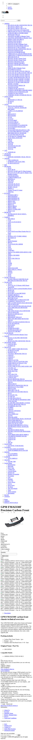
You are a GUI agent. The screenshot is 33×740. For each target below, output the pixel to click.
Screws (10, 484)
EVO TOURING (13, 453)
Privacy (6, 716)
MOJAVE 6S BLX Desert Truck (17, 60)
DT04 (9, 230)
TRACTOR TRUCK (14, 258)
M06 (9, 239)
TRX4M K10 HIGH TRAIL (16, 430)
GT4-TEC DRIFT (13, 369)
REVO (10, 393)
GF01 (9, 234)
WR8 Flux (11, 192)
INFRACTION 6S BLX (15, 41)
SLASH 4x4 (11, 396)
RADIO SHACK (13, 455)
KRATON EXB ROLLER (15, 50)
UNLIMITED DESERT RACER (17, 436)
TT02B (10, 263)
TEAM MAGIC (8, 333)
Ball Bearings (11, 464)
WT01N (10, 272)
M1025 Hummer (12, 241)
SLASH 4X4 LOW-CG (14, 398)
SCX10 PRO (11, 128)
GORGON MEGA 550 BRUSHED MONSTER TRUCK (18, 33)
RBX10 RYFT (12, 114)
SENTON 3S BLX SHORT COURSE (19, 79)
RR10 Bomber (12, 115)
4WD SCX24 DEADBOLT (15, 106)
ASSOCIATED (8, 96)
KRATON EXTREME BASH (16, 52)
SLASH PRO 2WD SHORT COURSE (19, 403)
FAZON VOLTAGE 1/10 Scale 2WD (18, 30)
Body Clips (11, 468)
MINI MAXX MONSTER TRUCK (18, 385)
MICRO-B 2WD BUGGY (15, 314)
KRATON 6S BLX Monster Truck (17, 44)
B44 (9, 98)
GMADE (7, 158)
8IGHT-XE (11, 290)
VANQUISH (8, 444)
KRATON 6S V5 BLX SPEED (17, 47)
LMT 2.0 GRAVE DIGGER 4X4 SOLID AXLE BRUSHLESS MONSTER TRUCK (19, 307)
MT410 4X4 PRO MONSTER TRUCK (19, 341)
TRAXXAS (7, 347)
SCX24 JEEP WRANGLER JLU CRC (19, 130)
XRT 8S (10, 442)
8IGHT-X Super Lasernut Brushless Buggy (20, 288)
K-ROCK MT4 (12, 344)
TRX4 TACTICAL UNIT (15, 423)
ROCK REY (11, 325)
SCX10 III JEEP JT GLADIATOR (17, 125)
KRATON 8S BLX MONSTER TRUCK (19, 49)
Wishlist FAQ (8, 725)
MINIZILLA (11, 179)
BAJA (9, 168)
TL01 (9, 257)
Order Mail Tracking (10, 729)
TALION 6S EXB (13, 87)
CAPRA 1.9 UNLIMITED (15, 111)
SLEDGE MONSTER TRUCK (17, 404)
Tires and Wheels (12, 488)
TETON (10, 415)
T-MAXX (10, 409)
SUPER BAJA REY (13, 328)
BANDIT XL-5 (12, 352)
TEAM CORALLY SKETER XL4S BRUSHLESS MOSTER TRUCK (18, 279)
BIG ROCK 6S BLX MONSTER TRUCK (20, 25)
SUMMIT (10, 407)
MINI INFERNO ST (14, 199)
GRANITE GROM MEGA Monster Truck (20, 38)
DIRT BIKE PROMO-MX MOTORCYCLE (15, 297)
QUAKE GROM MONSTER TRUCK (19, 77)
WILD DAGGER (13, 268)
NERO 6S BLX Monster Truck (16, 68)
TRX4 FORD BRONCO (15, 420)
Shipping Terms (8, 713)
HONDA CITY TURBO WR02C (17, 236)
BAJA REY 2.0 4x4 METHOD (17, 293)
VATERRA (7, 447)
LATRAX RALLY (13, 376)
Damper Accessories (13, 474)
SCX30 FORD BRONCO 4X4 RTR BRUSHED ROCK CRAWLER (18, 132)
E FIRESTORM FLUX (14, 177)
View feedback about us (7, 669)
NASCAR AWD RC (14, 323)
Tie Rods (10, 487)
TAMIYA (7, 217)
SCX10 (10, 117)
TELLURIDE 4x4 (13, 414)
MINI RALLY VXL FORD (15, 387)
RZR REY (11, 326)
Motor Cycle (11, 211)
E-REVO (10, 358)
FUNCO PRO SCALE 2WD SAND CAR (20, 366)
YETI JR (10, 144)
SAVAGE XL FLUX (14, 184)
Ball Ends (10, 466)
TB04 (9, 253)
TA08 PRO (11, 250)
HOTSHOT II (12, 238)
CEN (5, 150)
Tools (9, 490)
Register (10, 8)
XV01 (9, 274)
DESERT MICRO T (13, 295)
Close (8, 665)
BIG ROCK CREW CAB (15, 27)
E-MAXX (10, 355)
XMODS (6, 452)
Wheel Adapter (12, 491)
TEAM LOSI (8, 282)
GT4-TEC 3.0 (12, 368)
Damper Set (11, 472)
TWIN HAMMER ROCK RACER (18, 450)
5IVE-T (10, 284)
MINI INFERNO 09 (13, 198)
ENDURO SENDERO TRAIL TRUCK (19, 157)
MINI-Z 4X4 (11, 201)
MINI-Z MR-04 (12, 206)
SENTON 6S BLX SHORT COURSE (19, 80)
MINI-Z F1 (11, 204)
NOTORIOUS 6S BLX (14, 69)
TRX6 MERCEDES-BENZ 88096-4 (18, 434)
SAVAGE (10, 182)
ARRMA (7, 23)
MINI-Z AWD (12, 203)
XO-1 (9, 441)
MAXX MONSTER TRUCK (16, 379)
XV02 (9, 276)
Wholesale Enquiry (9, 730)
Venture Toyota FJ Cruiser (15, 190)
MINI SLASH (12, 388)
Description (7, 613)
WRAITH (10, 142)
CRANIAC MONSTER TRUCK (17, 353)
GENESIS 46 (11, 152)
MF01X (10, 242)
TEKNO (6, 336)
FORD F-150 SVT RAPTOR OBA (18, 361)
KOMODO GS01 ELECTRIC (16, 161)
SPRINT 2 (11, 188)
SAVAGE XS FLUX (14, 185)
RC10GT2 (11, 101)
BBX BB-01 (11, 219)
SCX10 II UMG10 (13, 122)
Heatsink (10, 479)
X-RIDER (7, 457)
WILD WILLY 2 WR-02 (15, 269)
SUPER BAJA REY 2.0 (14, 330)
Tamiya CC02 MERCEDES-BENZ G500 (19, 252)
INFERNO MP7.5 (13, 195)
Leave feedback (5, 670)
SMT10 (10, 139)
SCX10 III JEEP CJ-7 (14, 123)
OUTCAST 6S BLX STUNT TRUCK (19, 74)
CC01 (9, 220)
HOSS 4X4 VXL (13, 371)
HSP (5, 165)
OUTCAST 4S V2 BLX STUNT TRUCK (20, 73)
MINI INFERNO (13, 196)
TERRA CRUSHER (13, 255)
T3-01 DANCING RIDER (15, 244)
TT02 (9, 261)
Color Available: (5, 549)
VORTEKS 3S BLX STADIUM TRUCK (20, 95)
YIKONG (7, 460)
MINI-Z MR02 (12, 207)
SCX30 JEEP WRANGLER (16, 134)
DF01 (9, 223)
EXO (9, 112)
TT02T (10, 265)
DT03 (9, 228)
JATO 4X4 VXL (12, 374)
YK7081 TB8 (12, 461)
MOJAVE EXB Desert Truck (16, 61)
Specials (6, 495)
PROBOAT (7, 212)
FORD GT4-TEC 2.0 (14, 365)
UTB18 (10, 141)
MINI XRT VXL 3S (13, 390)
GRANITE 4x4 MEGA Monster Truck (19, 36)
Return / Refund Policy (10, 715)
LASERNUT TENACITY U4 (16, 301)
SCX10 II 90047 (12, 120)
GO (19, 20)
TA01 (9, 245)
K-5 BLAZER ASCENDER (16, 449)
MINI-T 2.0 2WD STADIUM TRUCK (19, 322)
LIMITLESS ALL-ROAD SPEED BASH (20, 53)
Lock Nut (10, 480)
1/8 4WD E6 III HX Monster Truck (18, 334)
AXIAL (6, 104)
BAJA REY (11, 292)
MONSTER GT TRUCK (15, 100)
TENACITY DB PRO (14, 331)
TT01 (9, 260)
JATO (9, 372)
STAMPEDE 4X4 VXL (14, 406)
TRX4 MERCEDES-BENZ (16, 422)
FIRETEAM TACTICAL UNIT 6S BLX (19, 31)
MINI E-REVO (12, 384)
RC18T (10, 103)
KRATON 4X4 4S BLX (15, 42)
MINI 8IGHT (11, 315)
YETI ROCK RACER (14, 146)
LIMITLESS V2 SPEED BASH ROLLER (20, 55)
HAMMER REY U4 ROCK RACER (18, 299)
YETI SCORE (12, 147)
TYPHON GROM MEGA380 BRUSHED (20, 90)
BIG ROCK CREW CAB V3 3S (17, 28)
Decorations (11, 493)
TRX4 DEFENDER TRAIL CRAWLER (19, 418)
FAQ (5, 724)
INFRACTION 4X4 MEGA (16, 39)
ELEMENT (7, 155)
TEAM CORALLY (9, 277)
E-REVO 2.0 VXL (13, 360)
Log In (10, 7)
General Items (8, 463)
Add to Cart (4, 556)
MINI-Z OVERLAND (14, 209)
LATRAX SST (12, 377)
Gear (9, 477)
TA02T (10, 249)
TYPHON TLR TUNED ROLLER (18, 92)
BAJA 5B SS (11, 169)
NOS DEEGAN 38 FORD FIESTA (18, 391)
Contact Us (7, 727)
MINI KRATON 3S (13, 57)
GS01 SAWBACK (13, 160)
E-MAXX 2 (11, 357)
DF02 (9, 225)
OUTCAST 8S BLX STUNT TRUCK (19, 76)
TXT (9, 266)
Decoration (11, 476)
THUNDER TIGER (10, 342)
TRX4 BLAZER (12, 417)
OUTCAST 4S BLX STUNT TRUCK (19, 71)
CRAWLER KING (13, 176)
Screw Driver (11, 482)
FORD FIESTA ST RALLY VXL (17, 363)
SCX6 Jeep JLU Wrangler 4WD (17, 136)
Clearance (7, 496)
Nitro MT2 (11, 180)
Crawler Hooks (12, 471)
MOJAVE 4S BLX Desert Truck (17, 58)
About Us (7, 710)
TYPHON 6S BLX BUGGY (16, 88)
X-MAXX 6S (11, 437)
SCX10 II (10, 119)
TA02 (9, 247)
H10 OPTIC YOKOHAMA (16, 445)
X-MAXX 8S (11, 439)
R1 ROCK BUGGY (13, 163)
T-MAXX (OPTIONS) (14, 411)
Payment (6, 711)
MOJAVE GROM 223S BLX (16, 63)
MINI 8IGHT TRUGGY (15, 317)
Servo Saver (11, 485)
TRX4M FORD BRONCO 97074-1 (18, 425)
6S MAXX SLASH (13, 350)
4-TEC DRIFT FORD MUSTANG (18, 349)
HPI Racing (7, 166)
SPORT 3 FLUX (12, 187)
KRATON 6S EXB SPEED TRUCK (18, 46)
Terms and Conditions (10, 718)
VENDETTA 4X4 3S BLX (15, 93)
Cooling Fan (11, 469)
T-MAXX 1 (11, 412)
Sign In (3, 665)
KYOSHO (7, 193)
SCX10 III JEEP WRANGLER (17, 126)
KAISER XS (11, 345)
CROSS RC (7, 153)
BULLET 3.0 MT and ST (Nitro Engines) (19, 171)
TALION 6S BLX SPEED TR (16, 85)
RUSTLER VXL (13, 395)
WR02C (10, 271)
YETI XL (10, 149)
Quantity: (3, 552)
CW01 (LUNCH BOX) (14, 222)
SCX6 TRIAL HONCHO (15, 138)
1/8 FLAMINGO (12, 458)
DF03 (9, 226)
